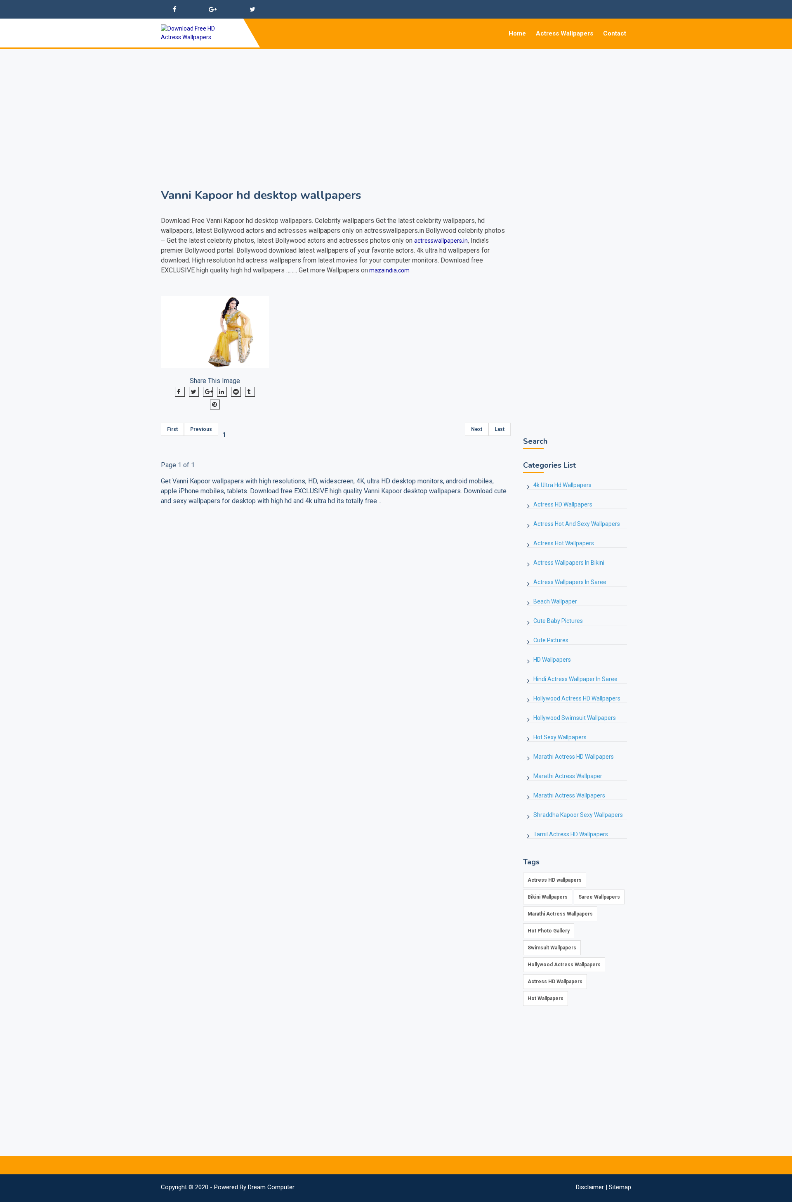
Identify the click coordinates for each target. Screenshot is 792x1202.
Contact (614, 33)
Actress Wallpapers (564, 33)
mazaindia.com (389, 270)
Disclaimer (590, 1187)
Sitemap (620, 1187)
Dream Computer (271, 1187)
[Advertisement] (396, 106)
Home (517, 33)
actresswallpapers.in (441, 240)
